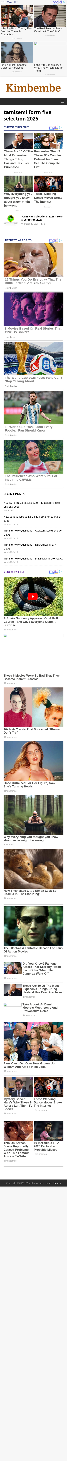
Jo (44, 223)
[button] (62, 101)
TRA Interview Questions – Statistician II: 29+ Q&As (33, 558)
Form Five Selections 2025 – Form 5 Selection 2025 (42, 218)
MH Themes (55, 1183)
